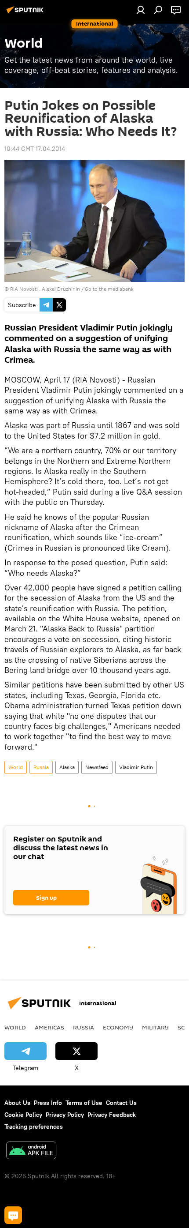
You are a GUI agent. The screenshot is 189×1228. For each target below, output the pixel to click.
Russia (41, 767)
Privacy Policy (65, 1115)
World (15, 767)
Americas (49, 1027)
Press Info (48, 1103)
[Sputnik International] (26, 13)
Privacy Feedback (111, 1115)
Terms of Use (83, 1103)
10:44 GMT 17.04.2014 (34, 149)
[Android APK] (31, 1151)
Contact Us (121, 1103)
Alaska (67, 767)
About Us (17, 1103)
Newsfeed (97, 767)
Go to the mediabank (109, 288)
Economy (118, 1027)
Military (155, 1027)
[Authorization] (140, 10)
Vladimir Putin (136, 767)
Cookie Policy (23, 1115)
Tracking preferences (33, 1126)
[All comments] (13, 1215)
